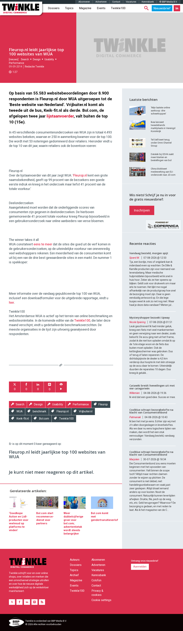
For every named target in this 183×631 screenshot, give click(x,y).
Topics (69, 8)
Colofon (96, 580)
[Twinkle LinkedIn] (177, 8)
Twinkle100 (118, 8)
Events (101, 8)
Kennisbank (148, 1)
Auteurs (75, 559)
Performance (16, 63)
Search (25, 59)
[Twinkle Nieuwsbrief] (162, 8)
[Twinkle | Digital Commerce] (21, 8)
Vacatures (131, 1)
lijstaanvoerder (60, 116)
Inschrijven (142, 210)
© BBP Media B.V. (168, 1)
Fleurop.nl (80, 175)
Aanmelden (140, 566)
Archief (74, 575)
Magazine (85, 8)
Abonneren (84, 1)
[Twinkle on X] (12, 602)
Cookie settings (101, 600)
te (42, 244)
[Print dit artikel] (61, 387)
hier (11, 302)
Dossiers (54, 8)
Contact (116, 1)
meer (48, 244)
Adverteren (101, 1)
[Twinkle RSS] (42, 602)
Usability (49, 59)
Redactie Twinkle (34, 66)
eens (37, 244)
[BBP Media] (16, 623)
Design (37, 59)
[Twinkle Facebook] (19, 602)
